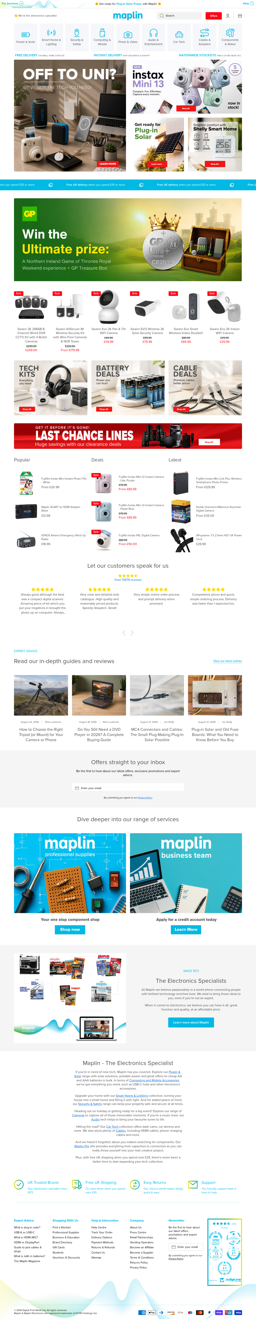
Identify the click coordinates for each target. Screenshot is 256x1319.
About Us (136, 1227)
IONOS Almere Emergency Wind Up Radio (63, 537)
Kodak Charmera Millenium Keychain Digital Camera (218, 509)
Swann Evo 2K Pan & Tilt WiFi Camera (109, 331)
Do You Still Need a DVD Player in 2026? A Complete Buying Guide (99, 734)
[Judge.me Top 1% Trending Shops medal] (225, 1268)
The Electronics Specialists (191, 980)
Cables (120, 1130)
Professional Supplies (66, 1232)
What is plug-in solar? (27, 1227)
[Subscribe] (179, 788)
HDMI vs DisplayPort (26, 1242)
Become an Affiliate (142, 1247)
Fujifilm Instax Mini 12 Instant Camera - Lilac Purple (141, 478)
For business (10, 3)
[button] (125, 633)
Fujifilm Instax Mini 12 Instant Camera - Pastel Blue (141, 507)
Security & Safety (90, 1104)
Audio (95, 1119)
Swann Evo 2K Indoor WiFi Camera (225, 331)
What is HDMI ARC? (26, 1237)
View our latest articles (227, 661)
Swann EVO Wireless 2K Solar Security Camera (147, 331)
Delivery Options (101, 1237)
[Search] (160, 16)
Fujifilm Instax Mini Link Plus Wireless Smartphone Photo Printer (219, 480)
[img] (128, 576)
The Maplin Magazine (27, 1261)
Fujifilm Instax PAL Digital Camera (139, 535)
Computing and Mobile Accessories (154, 1080)
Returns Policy (139, 1262)
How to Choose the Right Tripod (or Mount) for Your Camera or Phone (41, 734)
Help (246, 3)
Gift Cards (59, 1247)
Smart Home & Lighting (132, 1095)
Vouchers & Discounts (66, 1257)
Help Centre (98, 1227)
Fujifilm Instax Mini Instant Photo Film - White (64, 480)
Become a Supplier (141, 1253)
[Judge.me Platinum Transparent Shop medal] (234, 1238)
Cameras (78, 1115)
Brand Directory (62, 1242)
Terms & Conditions (142, 1257)
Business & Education (66, 1237)
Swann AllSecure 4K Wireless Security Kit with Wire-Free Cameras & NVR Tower (70, 335)
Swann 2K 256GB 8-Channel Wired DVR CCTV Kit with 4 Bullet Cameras (31, 335)
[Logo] (128, 16)
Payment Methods (102, 1242)
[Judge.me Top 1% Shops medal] (234, 1253)
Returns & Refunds (103, 1247)
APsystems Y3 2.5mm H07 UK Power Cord (219, 537)
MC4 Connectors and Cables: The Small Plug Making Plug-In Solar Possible (157, 734)
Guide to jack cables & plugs (28, 1249)
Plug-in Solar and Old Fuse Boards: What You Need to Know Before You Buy (215, 734)
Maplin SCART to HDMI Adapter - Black (61, 509)
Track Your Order (102, 1232)
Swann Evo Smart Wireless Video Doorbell (186, 331)
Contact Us (98, 1253)
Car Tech (112, 1126)
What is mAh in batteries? (29, 1256)
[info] (31, 317)
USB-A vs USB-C (24, 1232)
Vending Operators (142, 1242)
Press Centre (138, 1232)
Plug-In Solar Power (129, 4)
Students (58, 1253)
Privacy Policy (145, 797)
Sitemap (96, 1257)
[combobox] (179, 16)
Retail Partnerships (141, 1237)
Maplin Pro (81, 1146)
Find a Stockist (62, 1227)
